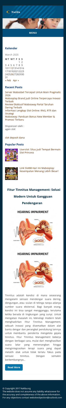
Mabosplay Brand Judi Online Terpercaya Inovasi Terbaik (32, 100)
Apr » (16, 80)
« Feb (8, 80)
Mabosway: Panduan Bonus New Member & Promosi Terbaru (30, 118)
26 (11, 74)
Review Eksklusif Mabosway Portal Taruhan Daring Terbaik (29, 106)
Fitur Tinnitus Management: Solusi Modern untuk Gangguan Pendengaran (33, 196)
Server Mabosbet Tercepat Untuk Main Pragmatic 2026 (33, 94)
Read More (14, 367)
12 (11, 68)
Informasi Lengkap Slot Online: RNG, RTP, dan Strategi (30, 112)
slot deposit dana (15, 137)
